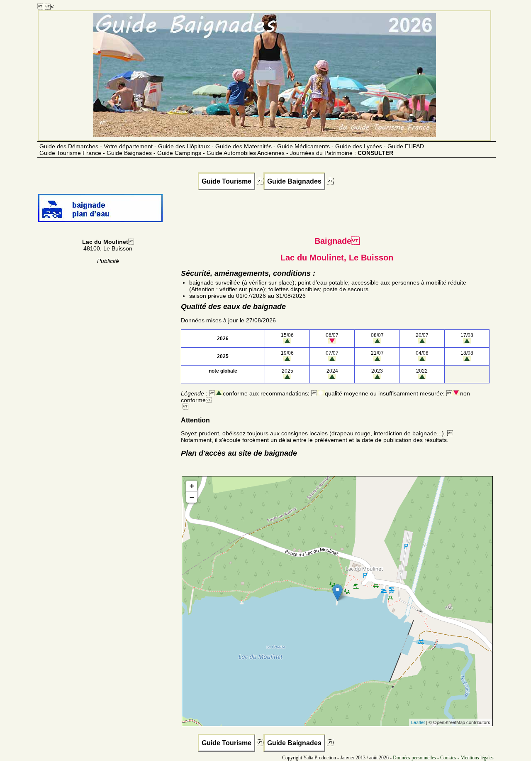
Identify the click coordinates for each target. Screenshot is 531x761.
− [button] (192, 497)
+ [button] (192, 485)
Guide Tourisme (226, 181)
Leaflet (418, 722)
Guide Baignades (294, 181)
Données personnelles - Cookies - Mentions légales (443, 758)
